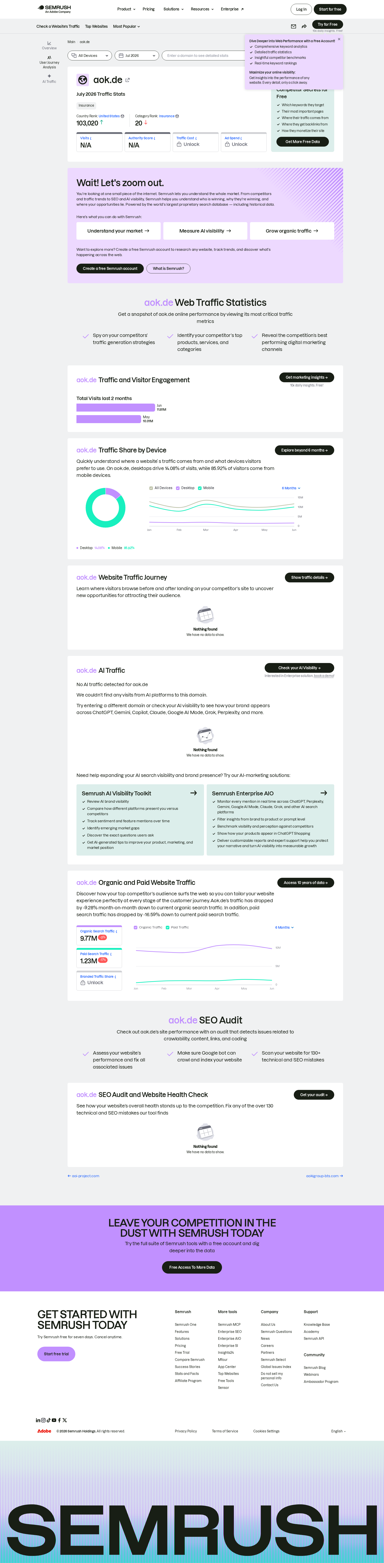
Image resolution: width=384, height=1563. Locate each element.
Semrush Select (273, 1360)
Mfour (223, 1360)
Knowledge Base (317, 1324)
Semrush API (314, 1338)
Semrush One (185, 1324)
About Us (268, 1324)
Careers (267, 1346)
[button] (293, 26)
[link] (58, 26)
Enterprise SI (228, 1346)
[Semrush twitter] (64, 1420)
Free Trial (182, 1352)
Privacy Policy (186, 1431)
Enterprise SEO (230, 1332)
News (265, 1338)
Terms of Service (225, 1431)
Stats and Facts (187, 1374)
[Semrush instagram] (43, 1420)
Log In (301, 9)
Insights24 (226, 1352)
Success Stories (187, 1367)
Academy (311, 1332)
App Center (227, 1367)
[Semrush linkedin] (38, 1420)
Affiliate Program (188, 1381)
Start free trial (56, 1354)
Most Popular (124, 26)
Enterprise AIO (229, 1338)
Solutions (171, 9)
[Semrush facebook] (59, 1420)
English (337, 1431)
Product (124, 9)
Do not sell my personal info (272, 1376)
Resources (200, 9)
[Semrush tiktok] (48, 1420)
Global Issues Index (276, 1367)
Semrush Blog (315, 1368)
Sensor (223, 1388)
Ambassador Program (321, 1382)
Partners (267, 1352)
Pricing (149, 9)
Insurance (86, 105)
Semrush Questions (276, 1332)
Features (182, 1332)
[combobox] (228, 55)
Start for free (330, 9)
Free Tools (226, 1381)
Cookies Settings (266, 1431)
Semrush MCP (229, 1324)
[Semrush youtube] (54, 1420)
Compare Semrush (190, 1360)
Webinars (311, 1374)
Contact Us (269, 1385)
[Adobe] (44, 1431)
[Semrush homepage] (54, 9)
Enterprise (230, 9)
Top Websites (228, 1374)
